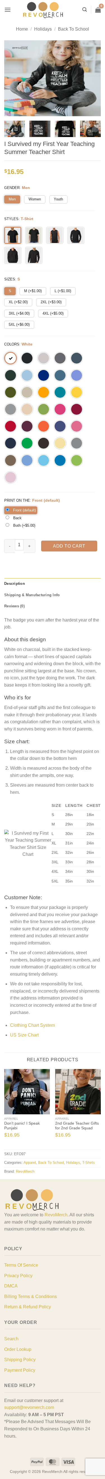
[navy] (10, 443)
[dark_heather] (76, 358)
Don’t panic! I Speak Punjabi (22, 1125)
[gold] (43, 392)
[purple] (60, 426)
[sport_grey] (10, 409)
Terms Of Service (21, 1265)
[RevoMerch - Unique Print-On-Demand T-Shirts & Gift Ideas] (43, 10)
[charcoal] (60, 358)
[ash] (43, 358)
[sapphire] (60, 460)
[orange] (43, 426)
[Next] (98, 1108)
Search (11, 1338)
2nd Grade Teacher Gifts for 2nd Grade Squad (77, 1125)
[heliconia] (60, 409)
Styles (11, 219)
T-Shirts (88, 1162)
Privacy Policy (18, 1275)
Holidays (43, 29)
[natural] (27, 409)
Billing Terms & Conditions (30, 1296)
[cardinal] (76, 409)
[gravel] (76, 443)
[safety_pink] (76, 426)
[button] (7, 9)
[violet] (76, 375)
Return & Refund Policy (27, 1306)
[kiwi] (43, 409)
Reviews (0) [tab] (14, 606)
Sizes (9, 279)
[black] (27, 358)
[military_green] (10, 392)
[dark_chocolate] (43, 443)
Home (22, 29)
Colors (11, 344)
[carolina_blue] (27, 460)
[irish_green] (27, 443)
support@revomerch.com (29, 1407)
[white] (10, 358)
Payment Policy (19, 1370)
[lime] (76, 460)
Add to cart (69, 546)
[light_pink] (10, 477)
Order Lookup (17, 1349)
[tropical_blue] (60, 392)
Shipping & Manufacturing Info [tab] (32, 595)
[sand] (27, 392)
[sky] (43, 460)
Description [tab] (14, 583)
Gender (12, 188)
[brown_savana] (10, 460)
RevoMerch (25, 1171)
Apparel (30, 1162)
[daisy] (76, 392)
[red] (10, 426)
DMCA (11, 1286)
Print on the (17, 500)
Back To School (73, 29)
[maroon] (27, 426)
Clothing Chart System (32, 1025)
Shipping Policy (20, 1359)
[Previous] (6, 1108)
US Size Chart (24, 1035)
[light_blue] (27, 375)
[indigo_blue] (60, 375)
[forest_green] (10, 375)
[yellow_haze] (60, 443)
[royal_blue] (43, 375)
